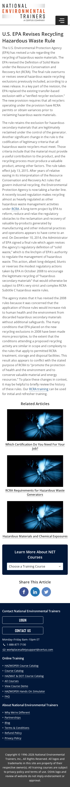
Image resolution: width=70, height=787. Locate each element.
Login (23, 620)
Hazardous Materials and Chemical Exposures (35, 536)
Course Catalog (14, 670)
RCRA (15, 209)
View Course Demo (16, 686)
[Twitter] (46, 592)
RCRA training (38, 389)
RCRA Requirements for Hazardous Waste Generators (35, 492)
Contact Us (23, 631)
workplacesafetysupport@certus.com (29, 649)
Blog (7, 723)
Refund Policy (13, 733)
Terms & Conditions (17, 728)
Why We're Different (17, 712)
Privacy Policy (13, 738)
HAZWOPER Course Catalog (21, 665)
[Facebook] (24, 592)
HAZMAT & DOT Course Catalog (24, 676)
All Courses (12, 681)
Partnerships (13, 717)
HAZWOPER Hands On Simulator (25, 691)
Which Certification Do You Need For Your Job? (35, 446)
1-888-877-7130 (16, 644)
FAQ (7, 696)
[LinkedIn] (35, 592)
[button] (61, 20)
